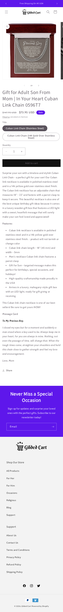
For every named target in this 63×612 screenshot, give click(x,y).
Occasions (11, 492)
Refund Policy (13, 564)
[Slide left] (24, 85)
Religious (11, 500)
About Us (11, 535)
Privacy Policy (13, 557)
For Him (10, 485)
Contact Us (12, 542)
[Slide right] (38, 85)
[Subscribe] (52, 427)
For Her (10, 478)
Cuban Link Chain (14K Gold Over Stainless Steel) (31, 136)
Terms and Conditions (18, 549)
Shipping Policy (14, 572)
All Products (12, 470)
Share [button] (9, 370)
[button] (6, 12)
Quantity (6, 145)
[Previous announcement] (6, 3)
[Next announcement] (57, 3)
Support (10, 514)
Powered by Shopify (40, 606)
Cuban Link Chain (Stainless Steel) (25, 128)
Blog (8, 507)
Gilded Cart (26, 606)
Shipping (6, 117)
